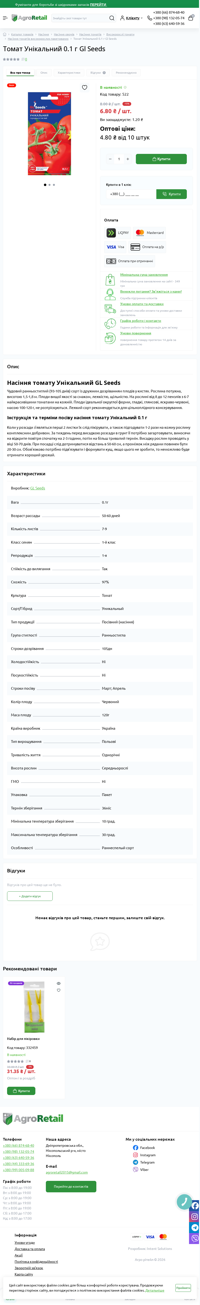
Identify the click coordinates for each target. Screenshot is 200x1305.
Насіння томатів (90, 34)
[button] (45, 185)
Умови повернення (135, 333)
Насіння (43, 34)
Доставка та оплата (30, 1249)
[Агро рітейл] (33, 1119)
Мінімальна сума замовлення (144, 275)
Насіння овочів (64, 34)
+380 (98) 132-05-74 (168, 18)
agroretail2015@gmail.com (67, 1172)
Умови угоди (25, 1243)
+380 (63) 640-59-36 (168, 23)
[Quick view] (58, 983)
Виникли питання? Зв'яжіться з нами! (151, 291)
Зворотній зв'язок (29, 1268)
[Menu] (5, 18)
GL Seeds (37, 488)
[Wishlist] (58, 990)
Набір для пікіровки (23, 1039)
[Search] (112, 18)
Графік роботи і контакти (140, 321)
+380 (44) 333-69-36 (18, 1164)
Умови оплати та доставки (142, 304)
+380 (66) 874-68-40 (168, 12)
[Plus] (128, 159)
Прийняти (183, 1287)
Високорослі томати (120, 34)
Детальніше (154, 1290)
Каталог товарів (22, 34)
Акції (19, 1255)
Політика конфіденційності (36, 1262)
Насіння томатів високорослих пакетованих (38, 38)
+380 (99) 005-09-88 (18, 1170)
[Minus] (110, 159)
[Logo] (29, 18)
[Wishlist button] (85, 87)
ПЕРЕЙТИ (98, 5)
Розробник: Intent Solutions (150, 1249)
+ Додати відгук (30, 896)
